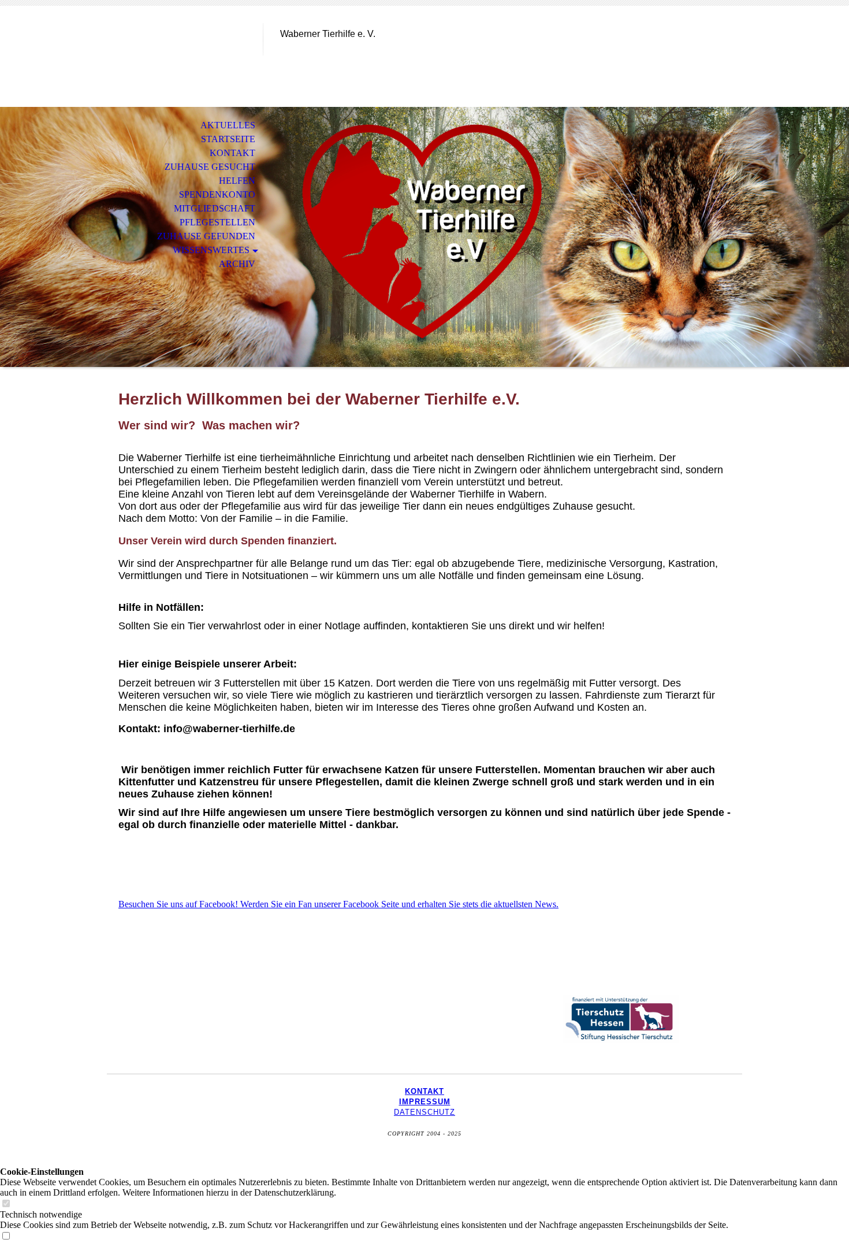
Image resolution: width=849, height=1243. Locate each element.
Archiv (237, 264)
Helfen (237, 180)
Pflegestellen (217, 222)
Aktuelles (227, 125)
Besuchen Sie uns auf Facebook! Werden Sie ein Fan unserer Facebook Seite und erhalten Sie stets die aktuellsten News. (338, 904)
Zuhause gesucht (210, 167)
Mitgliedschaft (214, 208)
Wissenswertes (211, 250)
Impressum (424, 1101)
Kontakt (232, 153)
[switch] (6, 1204)
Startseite (228, 139)
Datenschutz (424, 1112)
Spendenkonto (217, 194)
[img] (185, 56)
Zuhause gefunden (206, 236)
